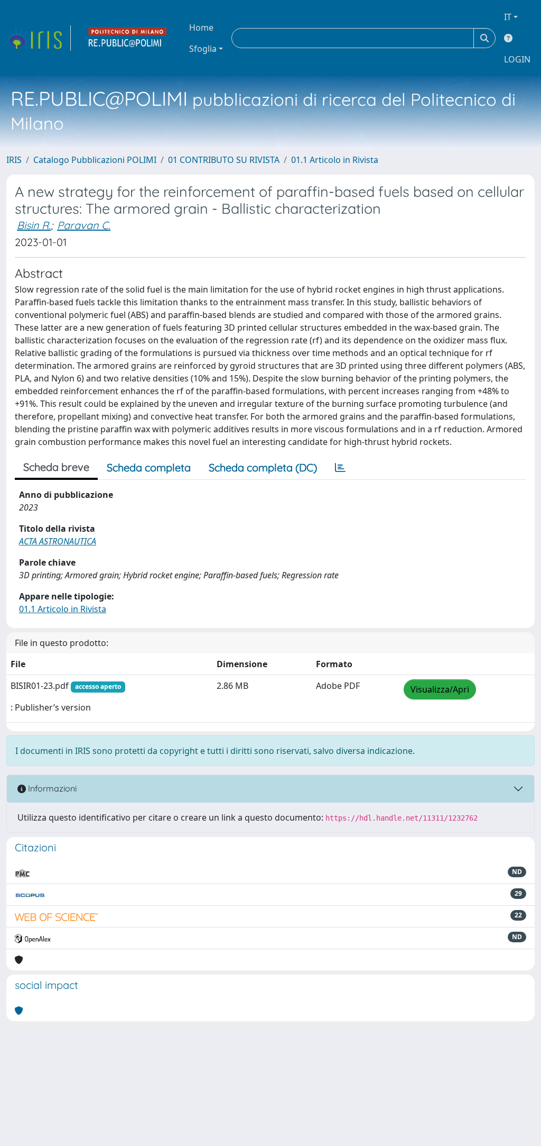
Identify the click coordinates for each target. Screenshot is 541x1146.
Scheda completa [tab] (149, 467)
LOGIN (517, 59)
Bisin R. (34, 225)
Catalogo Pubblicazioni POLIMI (94, 160)
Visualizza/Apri (440, 689)
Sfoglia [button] (203, 48)
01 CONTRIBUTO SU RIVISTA (223, 160)
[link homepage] (38, 38)
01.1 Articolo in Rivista (334, 160)
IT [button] (507, 17)
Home (201, 27)
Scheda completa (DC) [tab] (263, 467)
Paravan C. (83, 225)
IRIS (14, 160)
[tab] (340, 468)
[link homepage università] (127, 38)
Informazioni (51, 788)
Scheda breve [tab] (56, 467)
